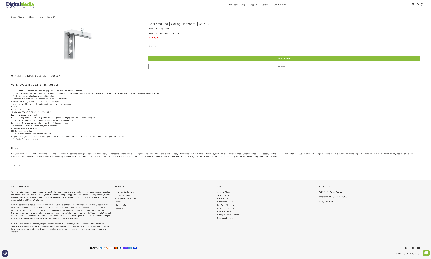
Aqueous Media (223, 192)
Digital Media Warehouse (411, 254)
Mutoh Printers (121, 205)
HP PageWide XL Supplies (228, 215)
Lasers (118, 202)
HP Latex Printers (122, 195)
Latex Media (222, 198)
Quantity (152, 46)
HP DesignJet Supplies (226, 208)
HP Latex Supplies (225, 211)
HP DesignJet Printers (124, 192)
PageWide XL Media (225, 205)
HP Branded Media (225, 202)
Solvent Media (223, 195)
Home (13, 17)
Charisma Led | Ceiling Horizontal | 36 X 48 (36, 17)
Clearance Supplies (225, 218)
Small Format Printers (124, 208)
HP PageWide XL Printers (125, 198)
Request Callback (284, 67)
